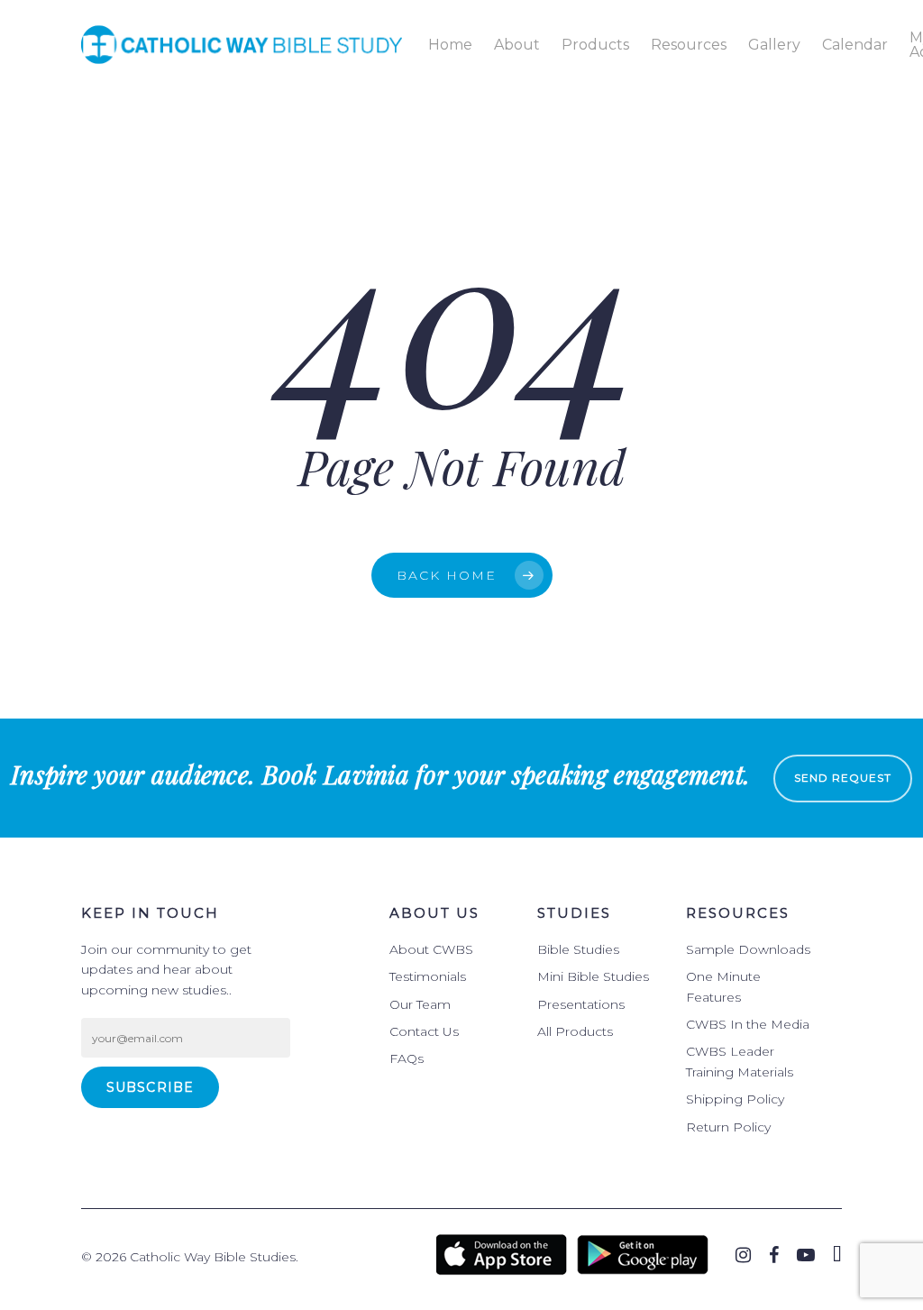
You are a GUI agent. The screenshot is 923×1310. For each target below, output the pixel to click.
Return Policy (728, 1127)
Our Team (420, 1004)
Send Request (842, 777)
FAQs (406, 1058)
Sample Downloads (748, 949)
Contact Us (424, 1031)
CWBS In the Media (747, 1024)
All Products (575, 1031)
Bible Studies (578, 949)
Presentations (581, 1004)
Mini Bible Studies (593, 976)
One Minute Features (723, 986)
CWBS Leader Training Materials (739, 1061)
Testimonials (427, 976)
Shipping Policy (735, 1099)
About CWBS (431, 949)
